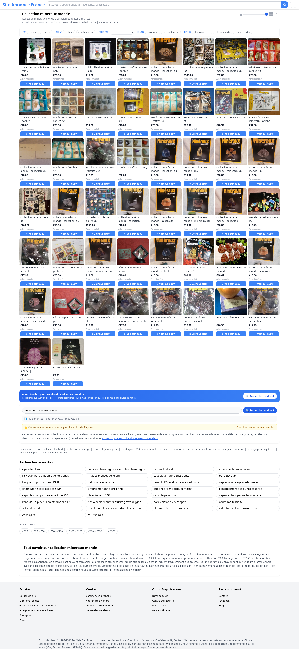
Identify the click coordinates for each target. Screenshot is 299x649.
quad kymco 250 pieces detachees (141, 449)
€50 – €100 (57, 531)
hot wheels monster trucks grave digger (114, 502)
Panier (23, 620)
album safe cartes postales (171, 508)
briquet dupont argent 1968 (40, 482)
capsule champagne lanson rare (240, 495)
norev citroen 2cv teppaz (169, 502)
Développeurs (160, 595)
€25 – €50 (39, 531)
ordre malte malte (231, 502)
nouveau (33, 32)
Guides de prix (27, 595)
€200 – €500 (95, 531)
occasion (46, 32)
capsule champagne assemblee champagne (116, 469)
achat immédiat (85, 32)
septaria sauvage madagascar (238, 482)
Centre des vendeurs (98, 610)
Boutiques (25, 615)
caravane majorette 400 (56, 452)
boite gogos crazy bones (261, 449)
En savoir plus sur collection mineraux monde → (130, 438)
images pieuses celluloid (104, 476)
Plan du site (159, 605)
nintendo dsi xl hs (164, 469)
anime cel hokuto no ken (235, 469)
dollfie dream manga (78, 449)
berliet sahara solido (199, 449)
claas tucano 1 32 (99, 495)
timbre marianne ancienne (105, 489)
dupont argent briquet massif (172, 489)
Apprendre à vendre (97, 600)
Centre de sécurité (163, 600)
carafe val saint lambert (49, 449)
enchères (69, 32)
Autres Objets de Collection (44, 22)
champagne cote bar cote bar (41, 489)
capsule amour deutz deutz (171, 476)
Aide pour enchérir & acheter (36, 610)
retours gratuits (222, 32)
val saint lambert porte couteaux (240, 508)
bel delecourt (227, 476)
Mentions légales (29, 600)
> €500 (111, 531)
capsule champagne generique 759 (45, 495)
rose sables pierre (29, 452)
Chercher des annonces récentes (255, 427)
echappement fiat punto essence (240, 489)
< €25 (25, 531)
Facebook (224, 600)
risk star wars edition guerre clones (45, 476)
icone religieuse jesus (105, 449)
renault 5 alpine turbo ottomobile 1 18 (47, 502)
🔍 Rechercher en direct (260, 410)
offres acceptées (202, 32)
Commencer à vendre (98, 595)
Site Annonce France (24, 5)
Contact (223, 595)
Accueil (25, 22)
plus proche (152, 32)
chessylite (28, 515)
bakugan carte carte (101, 482)
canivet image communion (228, 449)
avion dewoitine (32, 508)
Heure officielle (161, 610)
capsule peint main (165, 495)
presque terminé (171, 32)
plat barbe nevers (173, 449)
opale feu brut (31, 469)
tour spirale (95, 515)
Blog (221, 605)
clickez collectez (242, 32)
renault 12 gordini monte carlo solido (177, 482)
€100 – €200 (75, 531)
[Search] (284, 4)
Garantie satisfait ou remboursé (37, 605)
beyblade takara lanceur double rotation (114, 508)
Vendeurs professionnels (100, 605)
